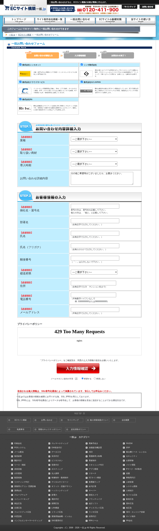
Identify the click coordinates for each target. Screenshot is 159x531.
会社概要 (125, 420)
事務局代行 (130, 478)
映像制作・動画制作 (60, 478)
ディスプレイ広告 (96, 508)
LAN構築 (55, 508)
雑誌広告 (18, 503)
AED (91, 452)
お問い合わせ (46, 420)
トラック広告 (57, 512)
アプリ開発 (93, 469)
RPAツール (93, 520)
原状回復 (18, 469)
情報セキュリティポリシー (49, 429)
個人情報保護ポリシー (99, 420)
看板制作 (92, 460)
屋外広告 (130, 503)
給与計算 (92, 486)
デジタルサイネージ (60, 482)
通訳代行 (55, 499)
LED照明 (18, 473)
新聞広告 (55, 503)
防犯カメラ (93, 495)
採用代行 (92, 516)
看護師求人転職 (95, 456)
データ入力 (56, 452)
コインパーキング (21, 499)
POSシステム (20, 447)
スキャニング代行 (96, 465)
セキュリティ (131, 456)
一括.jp (12, 35)
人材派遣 (130, 482)
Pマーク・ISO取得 (134, 469)
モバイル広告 (131, 495)
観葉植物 (18, 478)
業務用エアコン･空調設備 (25, 486)
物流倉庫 (18, 456)
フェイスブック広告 (22, 512)
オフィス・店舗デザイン (62, 486)
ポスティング (57, 469)
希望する (87, 379)
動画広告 (130, 499)
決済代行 (55, 456)
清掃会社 (18, 490)
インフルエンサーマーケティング (28, 520)
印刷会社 (18, 443)
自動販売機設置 (95, 447)
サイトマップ (73, 420)
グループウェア (20, 495)
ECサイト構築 (24, 35)
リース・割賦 (19, 465)
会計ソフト (93, 503)
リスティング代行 (21, 482)
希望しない (101, 379)
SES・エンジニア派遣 (135, 512)
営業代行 (55, 465)
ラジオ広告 (93, 512)
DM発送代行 (57, 447)
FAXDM (129, 443)
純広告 (129, 508)
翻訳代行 (18, 460)
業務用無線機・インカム (62, 516)
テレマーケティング (60, 443)
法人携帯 (55, 473)
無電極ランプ (94, 482)
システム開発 (131, 486)
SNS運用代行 (57, 520)
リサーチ (92, 473)
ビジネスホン (57, 460)
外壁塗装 (18, 516)
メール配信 (19, 452)
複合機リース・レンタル (136, 452)
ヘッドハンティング (60, 490)
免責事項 (20, 429)
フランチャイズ (95, 499)
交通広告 (18, 508)
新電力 (54, 495)
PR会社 (129, 520)
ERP (128, 447)
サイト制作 (130, 516)
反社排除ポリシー (78, 429)
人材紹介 (130, 490)
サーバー (92, 490)
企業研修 (130, 460)
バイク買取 (130, 465)
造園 (128, 473)
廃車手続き (93, 443)
